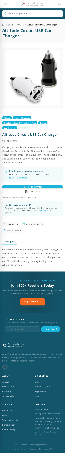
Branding (6, 391)
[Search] (60, 4)
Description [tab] (10, 241)
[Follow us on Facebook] (5, 367)
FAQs (4, 415)
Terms (15, 449)
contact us (44, 210)
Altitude (20, 24)
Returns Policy (8, 429)
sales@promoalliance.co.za (47, 413)
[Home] (3, 25)
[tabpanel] (32, 257)
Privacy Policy (8, 424)
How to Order (8, 386)
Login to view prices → (19, 177)
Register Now (31, 301)
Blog (37, 396)
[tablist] (32, 241)
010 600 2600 (41, 409)
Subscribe (49, 329)
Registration (40, 391)
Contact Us (35, 191)
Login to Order (35, 186)
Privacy (23, 449)
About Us (6, 381)
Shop (10, 24)
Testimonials (8, 396)
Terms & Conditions (11, 420)
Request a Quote (42, 386)
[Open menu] (5, 4)
